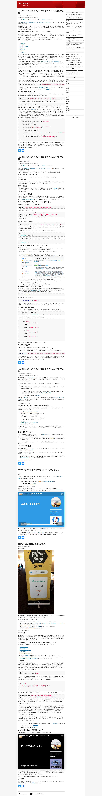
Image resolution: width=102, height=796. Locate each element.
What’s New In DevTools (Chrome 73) (35, 532)
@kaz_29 (39, 621)
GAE (79, 58)
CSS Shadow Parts (24, 647)
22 (39, 793)
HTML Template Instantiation (26, 653)
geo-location (22, 44)
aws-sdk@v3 (71, 62)
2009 (67, 110)
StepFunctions (73, 56)
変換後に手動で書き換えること (26, 457)
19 (33, 793)
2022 (67, 86)
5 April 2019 (33, 483)
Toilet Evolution (31, 377)
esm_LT (20, 474)
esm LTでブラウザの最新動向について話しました (38, 470)
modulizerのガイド (53, 438)
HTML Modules (23, 651)
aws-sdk (67, 62)
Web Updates (45, 528)
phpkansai (73, 60)
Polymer (20, 17)
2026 (67, 79)
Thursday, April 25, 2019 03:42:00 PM (25, 373)
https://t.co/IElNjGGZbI (46, 392)
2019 (67, 92)
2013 (67, 103)
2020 (67, 90)
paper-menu (22, 49)
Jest (76, 62)
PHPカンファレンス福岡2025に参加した (73, 30)
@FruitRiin (40, 626)
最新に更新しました (46, 434)
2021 (67, 88)
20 (35, 793)
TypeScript (78, 60)
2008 (67, 112)
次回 (28, 147)
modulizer (23, 424)
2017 (67, 95)
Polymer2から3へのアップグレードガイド (29, 422)
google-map (22, 47)
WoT (73, 68)
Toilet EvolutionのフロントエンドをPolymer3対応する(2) (35, 19)
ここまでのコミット (28, 450)
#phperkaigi (35, 725)
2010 (67, 108)
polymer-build (56, 188)
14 (22, 793)
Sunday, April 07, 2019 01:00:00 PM (24, 546)
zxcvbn (33, 109)
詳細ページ (56, 255)
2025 (67, 81)
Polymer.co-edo (80, 66)
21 (37, 793)
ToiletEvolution (34, 17)
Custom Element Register (25, 650)
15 (24, 793)
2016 (67, 97)
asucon (70, 66)
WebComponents (25, 17)
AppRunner (68, 58)
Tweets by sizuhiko (74, 117)
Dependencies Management (71, 64)
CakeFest (68, 70)
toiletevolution (68, 60)
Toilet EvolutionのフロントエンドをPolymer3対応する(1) (35, 165)
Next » (42, 793)
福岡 (33, 782)
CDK (81, 56)
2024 (67, 83)
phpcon (71, 54)
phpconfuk (68, 56)
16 (26, 793)
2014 (67, 101)
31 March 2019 (35, 727)
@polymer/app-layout (35, 290)
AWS (78, 54)
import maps (59, 488)
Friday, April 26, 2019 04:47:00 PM (24, 161)
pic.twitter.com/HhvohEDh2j (49, 481)
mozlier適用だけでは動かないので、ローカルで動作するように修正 (35, 22)
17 (28, 793)
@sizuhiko (55, 723)
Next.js (75, 54)
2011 (67, 106)
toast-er (21, 50)
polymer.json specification (27, 199)
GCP (67, 66)
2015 (67, 99)
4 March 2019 (38, 395)
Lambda (78, 56)
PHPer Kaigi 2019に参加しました (32, 544)
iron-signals (23, 52)
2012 (67, 104)
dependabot (79, 64)
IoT (30, 17)
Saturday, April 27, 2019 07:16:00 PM (24, 15)
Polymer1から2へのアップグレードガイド (50, 61)
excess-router (23, 43)
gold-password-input (24, 46)
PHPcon (72, 58)
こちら (47, 89)
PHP (19, 548)
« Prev (20, 793)
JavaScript (76, 58)
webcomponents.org (43, 87)
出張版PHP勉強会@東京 (28, 628)
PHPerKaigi (22, 548)
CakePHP (77, 68)
